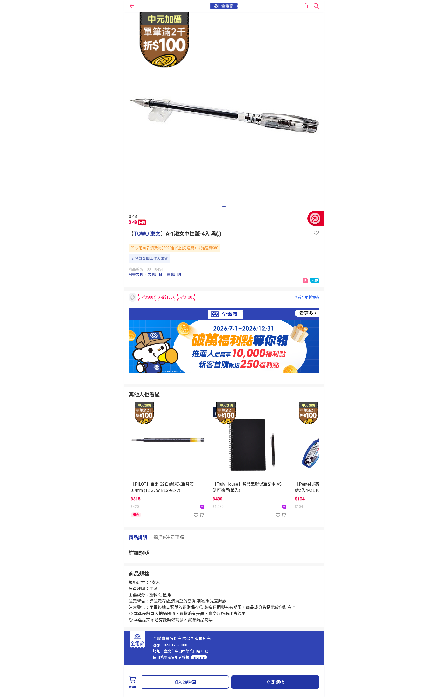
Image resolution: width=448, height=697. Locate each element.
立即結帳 (275, 682)
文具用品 (155, 274)
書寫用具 (174, 274)
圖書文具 (136, 274)
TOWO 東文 (147, 234)
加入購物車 (185, 682)
